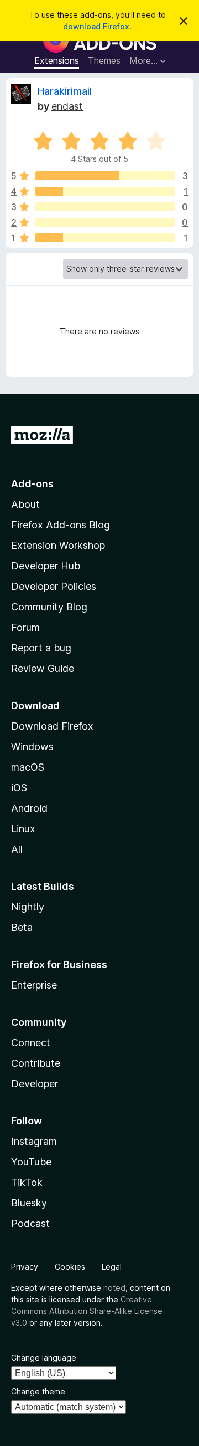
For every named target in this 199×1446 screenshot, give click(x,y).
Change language (43, 1357)
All (17, 849)
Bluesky (29, 1203)
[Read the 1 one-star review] (105, 237)
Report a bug (41, 648)
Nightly (27, 907)
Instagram (34, 1141)
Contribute (35, 1063)
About (25, 504)
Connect (30, 1042)
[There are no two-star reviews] (105, 222)
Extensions (56, 60)
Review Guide (42, 668)
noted (114, 1287)
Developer (34, 1083)
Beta (22, 927)
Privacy (24, 1266)
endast (67, 106)
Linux (23, 828)
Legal (112, 1266)
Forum (25, 627)
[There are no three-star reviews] (105, 206)
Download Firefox (52, 726)
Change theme (38, 1391)
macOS (27, 767)
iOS (19, 787)
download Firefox (96, 26)
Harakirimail (65, 91)
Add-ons (32, 484)
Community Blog (49, 607)
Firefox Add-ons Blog (60, 525)
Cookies (70, 1266)
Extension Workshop (58, 545)
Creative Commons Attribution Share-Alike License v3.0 (87, 1311)
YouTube (31, 1162)
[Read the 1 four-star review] (105, 191)
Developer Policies (53, 586)
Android (29, 808)
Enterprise (34, 985)
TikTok (27, 1182)
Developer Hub (45, 566)
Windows (32, 746)
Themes (104, 60)
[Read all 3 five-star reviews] (105, 175)
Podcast (30, 1223)
